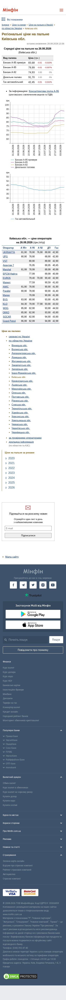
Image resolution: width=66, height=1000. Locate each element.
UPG (5, 256)
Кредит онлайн (10, 712)
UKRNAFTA (9, 252)
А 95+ (24, 247)
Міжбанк (7, 694)
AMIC (6, 286)
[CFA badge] (48, 893)
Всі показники (15, 19)
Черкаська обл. (20, 424)
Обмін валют (9, 783)
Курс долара (9, 672)
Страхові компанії (12, 878)
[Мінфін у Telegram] (23, 585)
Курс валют (8, 667)
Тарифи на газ (10, 703)
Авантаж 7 (8, 265)
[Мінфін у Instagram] (42, 585)
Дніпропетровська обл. (24, 353)
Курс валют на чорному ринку (18, 792)
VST (5, 261)
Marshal (7, 269)
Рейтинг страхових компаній (17, 870)
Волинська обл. (20, 349)
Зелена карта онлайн (13, 861)
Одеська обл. (19, 392)
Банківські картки (11, 685)
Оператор (8, 247)
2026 (11, 487)
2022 (11, 468)
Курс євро (8, 676)
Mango (6, 295)
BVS (5, 299)
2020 (11, 458)
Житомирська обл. (21, 361)
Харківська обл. (20, 412)
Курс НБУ (7, 681)
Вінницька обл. (19, 345)
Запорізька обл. (20, 369)
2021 (11, 463)
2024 (11, 477)
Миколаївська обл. (22, 388)
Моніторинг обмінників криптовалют (21, 720)
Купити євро (9, 801)
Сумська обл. (19, 404)
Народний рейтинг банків (15, 716)
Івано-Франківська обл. (24, 373)
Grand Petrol (9, 321)
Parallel (6, 291)
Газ (56, 247)
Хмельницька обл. (21, 420)
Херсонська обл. (20, 416)
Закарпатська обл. (21, 365)
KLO (5, 304)
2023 (11, 473)
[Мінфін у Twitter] (33, 585)
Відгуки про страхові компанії (18, 865)
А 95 (32, 247)
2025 (11, 482)
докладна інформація (21, 441)
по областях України (20, 340)
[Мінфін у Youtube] (52, 585)
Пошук (56, 639)
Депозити (7, 698)
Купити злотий (10, 805)
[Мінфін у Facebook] (13, 585)
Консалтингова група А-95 (44, 91)
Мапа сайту (12, 556)
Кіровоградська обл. (22, 381)
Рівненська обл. (20, 400)
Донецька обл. (19, 357)
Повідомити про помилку (33, 650)
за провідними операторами (25, 437)
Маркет (7, 282)
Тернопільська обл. (22, 408)
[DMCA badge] (33, 977)
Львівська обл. (19, 385)
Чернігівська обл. (21, 428)
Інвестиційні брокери (13, 690)
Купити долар (10, 796)
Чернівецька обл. (21, 432)
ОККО (6, 312)
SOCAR (7, 316)
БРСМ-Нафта (10, 273)
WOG (5, 308)
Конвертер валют (11, 707)
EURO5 (7, 278)
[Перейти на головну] (10, 10)
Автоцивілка (9, 874)
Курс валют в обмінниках (15, 787)
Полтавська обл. (20, 396)
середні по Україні (19, 336)
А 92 (40, 247)
